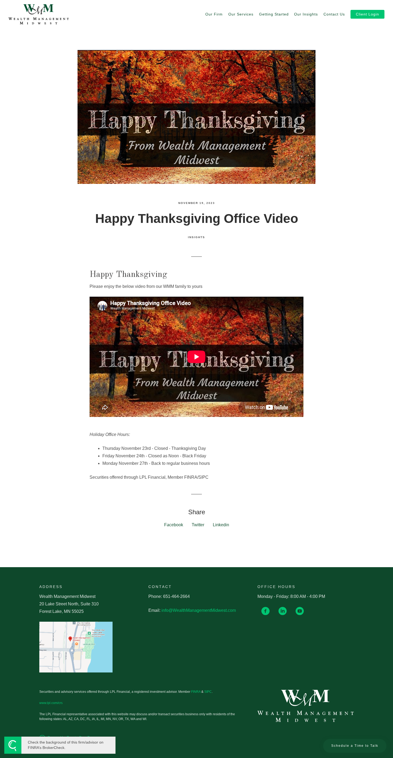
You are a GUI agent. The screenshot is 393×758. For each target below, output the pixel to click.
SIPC (208, 692)
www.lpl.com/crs (51, 703)
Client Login (367, 14)
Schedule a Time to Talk (354, 746)
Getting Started (274, 14)
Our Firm (214, 14)
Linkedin (221, 525)
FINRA (196, 692)
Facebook (173, 525)
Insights (196, 237)
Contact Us (334, 14)
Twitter (198, 525)
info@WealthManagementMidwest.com (198, 610)
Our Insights (306, 14)
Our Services (240, 14)
